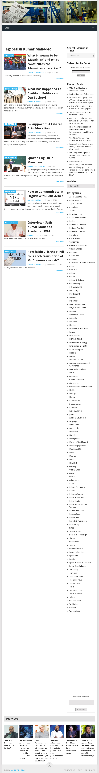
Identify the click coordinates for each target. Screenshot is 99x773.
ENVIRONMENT (75, 339)
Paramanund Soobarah (36, 166)
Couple (72, 266)
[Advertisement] (49, 37)
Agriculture (73, 207)
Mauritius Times (33, 235)
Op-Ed (71, 473)
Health (72, 390)
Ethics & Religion (76, 349)
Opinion (72, 477)
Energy (72, 332)
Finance (72, 356)
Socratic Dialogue (76, 549)
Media (71, 452)
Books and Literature (77, 218)
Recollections (74, 517)
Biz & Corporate (75, 214)
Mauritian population (77, 446)
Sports (72, 559)
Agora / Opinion (75, 204)
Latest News (74, 425)
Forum (71, 373)
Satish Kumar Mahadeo (35, 72)
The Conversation (76, 576)
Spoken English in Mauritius (40, 160)
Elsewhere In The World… (79, 329)
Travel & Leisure (75, 594)
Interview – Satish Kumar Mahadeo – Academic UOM (41, 227)
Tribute (72, 597)
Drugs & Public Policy (77, 308)
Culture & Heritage (76, 280)
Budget (72, 221)
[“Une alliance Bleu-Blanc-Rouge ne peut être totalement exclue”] (73, 731)
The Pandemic (75, 583)
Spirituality (73, 556)
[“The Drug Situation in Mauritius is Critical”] (11, 731)
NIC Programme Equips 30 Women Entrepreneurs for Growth (79, 155)
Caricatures (73, 235)
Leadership (73, 432)
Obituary (72, 466)
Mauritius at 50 (75, 449)
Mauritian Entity (75, 161)
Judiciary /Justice (75, 411)
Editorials (73, 318)
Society (72, 545)
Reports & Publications (78, 521)
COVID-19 (73, 270)
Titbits (71, 587)
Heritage (72, 394)
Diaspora (72, 297)
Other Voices (74, 480)
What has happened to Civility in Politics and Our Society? (44, 93)
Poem (71, 484)
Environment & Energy (78, 342)
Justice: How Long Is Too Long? (81, 94)
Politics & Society (76, 494)
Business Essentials (76, 228)
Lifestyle (72, 435)
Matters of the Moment (78, 442)
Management (74, 439)
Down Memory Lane (77, 304)
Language (73, 421)
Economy (73, 311)
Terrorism (73, 573)
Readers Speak (75, 514)
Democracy (73, 290)
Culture (72, 273)
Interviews (73, 407)
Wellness (72, 608)
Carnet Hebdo (74, 238)
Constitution (74, 256)
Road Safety (74, 524)
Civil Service (74, 242)
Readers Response (76, 511)
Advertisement (75, 200)
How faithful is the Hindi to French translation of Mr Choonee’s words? (45, 256)
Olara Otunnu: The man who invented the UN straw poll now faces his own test (81, 120)
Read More (60, 79)
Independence (75, 404)
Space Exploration (76, 552)
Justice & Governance (77, 418)
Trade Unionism (75, 590)
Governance (74, 383)
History (72, 397)
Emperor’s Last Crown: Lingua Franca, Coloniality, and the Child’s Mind (81, 146)
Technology (74, 569)
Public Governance (76, 498)
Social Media (74, 542)
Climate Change (75, 249)
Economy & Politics (76, 315)
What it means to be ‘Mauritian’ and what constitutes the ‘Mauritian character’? (44, 62)
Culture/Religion (75, 283)
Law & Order (74, 428)
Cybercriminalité (75, 287)
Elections (72, 325)
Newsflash (73, 463)
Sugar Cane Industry (77, 566)
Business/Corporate (77, 231)
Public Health (74, 501)
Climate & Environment (78, 245)
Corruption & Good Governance (82, 263)
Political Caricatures (77, 487)
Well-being (73, 604)
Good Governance (76, 380)
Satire (71, 528)
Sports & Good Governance (80, 563)
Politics (72, 491)
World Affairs (74, 611)
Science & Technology (78, 535)
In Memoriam (74, 400)
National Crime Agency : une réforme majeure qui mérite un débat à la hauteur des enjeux (81, 100)
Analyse (72, 211)
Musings (72, 456)
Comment (73, 252)
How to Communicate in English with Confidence (45, 194)
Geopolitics (73, 376)
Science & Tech (75, 531)
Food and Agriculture (77, 369)
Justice (71, 414)
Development (74, 294)
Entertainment (75, 335)
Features (72, 353)
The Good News (75, 580)
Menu (7, 28)
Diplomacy (73, 301)
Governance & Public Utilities (80, 387)
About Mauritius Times (78, 197)
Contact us (69, 770)
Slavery (72, 538)
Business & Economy (77, 225)
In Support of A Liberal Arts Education (44, 126)
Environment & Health (78, 346)
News (71, 459)
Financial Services (76, 360)
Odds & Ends (74, 470)
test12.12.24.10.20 (86, 770)
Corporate (73, 259)
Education (73, 322)
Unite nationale (75, 601)
